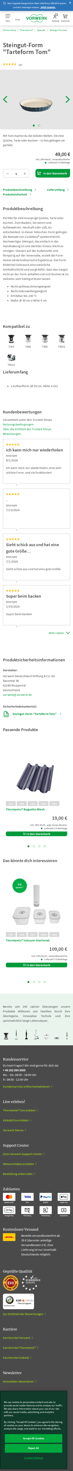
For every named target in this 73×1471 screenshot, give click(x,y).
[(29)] (10, 64)
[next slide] (67, 99)
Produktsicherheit (15, 194)
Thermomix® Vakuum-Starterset (28, 940)
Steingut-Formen (58, 30)
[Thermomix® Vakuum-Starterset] (36, 902)
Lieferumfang (56, 190)
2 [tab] (39, 125)
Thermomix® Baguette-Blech (25, 809)
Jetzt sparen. (48, 7)
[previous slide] (5, 99)
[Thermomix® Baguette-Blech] (36, 771)
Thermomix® (26, 30)
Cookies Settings (33, 1458)
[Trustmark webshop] (21, 1283)
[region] (33, 1430)
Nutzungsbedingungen (18, 424)
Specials (41, 30)
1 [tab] (34, 125)
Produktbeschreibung (17, 190)
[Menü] (31, 1296)
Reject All (33, 1448)
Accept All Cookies (33, 1438)
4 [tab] (44, 846)
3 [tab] (39, 846)
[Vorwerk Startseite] (36, 18)
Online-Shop (9, 30)
